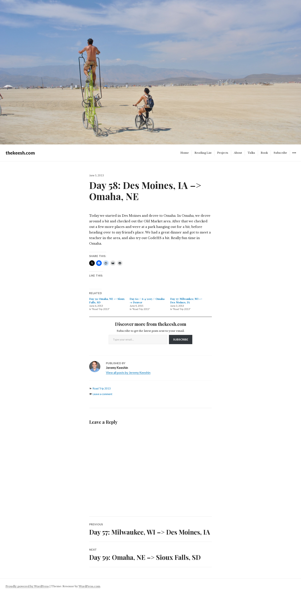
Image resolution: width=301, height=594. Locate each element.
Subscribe (280, 152)
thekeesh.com (20, 153)
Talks (251, 152)
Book (264, 152)
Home (184, 152)
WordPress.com (89, 586)
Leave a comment (102, 394)
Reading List (203, 152)
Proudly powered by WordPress (27, 586)
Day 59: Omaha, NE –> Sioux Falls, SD (107, 300)
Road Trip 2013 (101, 388)
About (238, 152)
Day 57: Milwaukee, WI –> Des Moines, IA (186, 300)
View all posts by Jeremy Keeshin (128, 372)
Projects (222, 152)
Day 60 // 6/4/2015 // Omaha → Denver (147, 300)
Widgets (294, 155)
